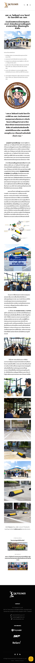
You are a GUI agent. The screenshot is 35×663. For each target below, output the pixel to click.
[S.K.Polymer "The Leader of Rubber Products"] (11, 5)
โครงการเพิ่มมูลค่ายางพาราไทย (17, 163)
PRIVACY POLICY (19, 661)
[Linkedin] (20, 654)
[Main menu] (30, 5)
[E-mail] (15, 654)
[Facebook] (17, 654)
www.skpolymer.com (18, 619)
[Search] (24, 5)
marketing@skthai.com (18, 617)
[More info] (27, 5)
